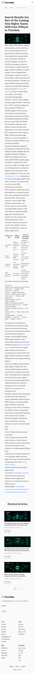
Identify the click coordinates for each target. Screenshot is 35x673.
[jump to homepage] (7, 597)
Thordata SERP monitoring (13, 176)
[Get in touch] (3, 609)
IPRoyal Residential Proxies (18, 492)
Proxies (11, 7)
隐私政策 (12, 666)
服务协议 (17, 666)
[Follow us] (3, 614)
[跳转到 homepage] (7, 2)
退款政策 (23, 666)
